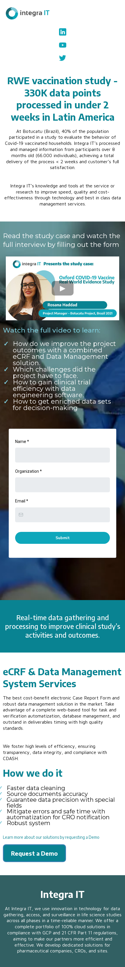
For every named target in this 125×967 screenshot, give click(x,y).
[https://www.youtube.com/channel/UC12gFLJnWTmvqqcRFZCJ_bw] (62, 45)
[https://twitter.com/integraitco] (62, 57)
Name (22, 441)
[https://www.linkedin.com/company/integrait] (62, 32)
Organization (28, 471)
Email (21, 501)
